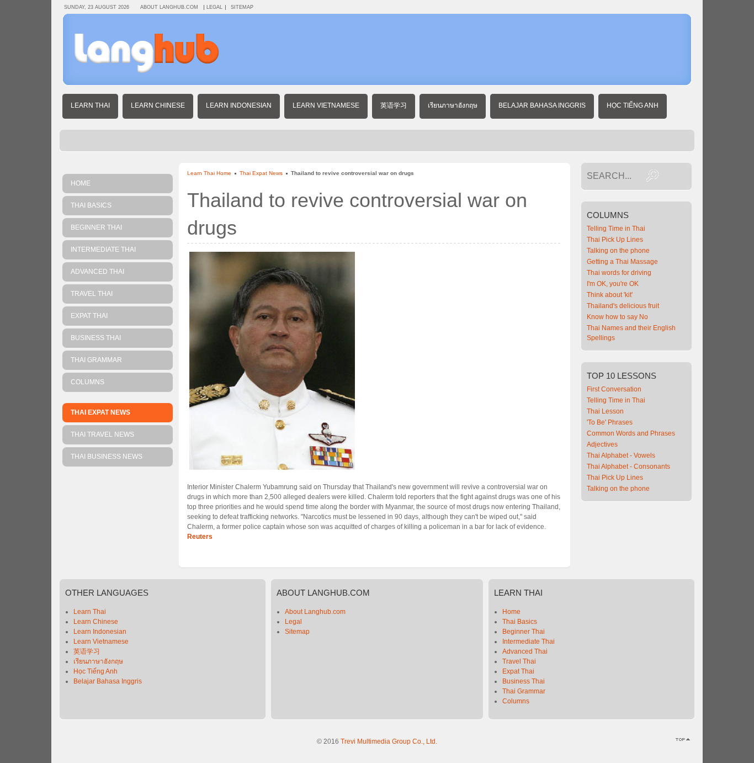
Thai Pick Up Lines (615, 239)
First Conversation (614, 389)
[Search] (652, 175)
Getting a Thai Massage (622, 262)
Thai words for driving (619, 273)
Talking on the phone (618, 251)
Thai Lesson (605, 411)
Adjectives (602, 444)
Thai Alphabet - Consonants (628, 466)
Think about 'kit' (610, 295)
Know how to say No (617, 317)
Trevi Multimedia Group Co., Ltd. (389, 741)
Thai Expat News (261, 173)
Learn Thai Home (209, 173)
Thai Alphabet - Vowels (621, 455)
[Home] (147, 71)
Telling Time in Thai (616, 228)
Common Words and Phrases (631, 433)
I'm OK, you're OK (613, 284)
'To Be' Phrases (610, 422)
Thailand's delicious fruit (623, 306)
